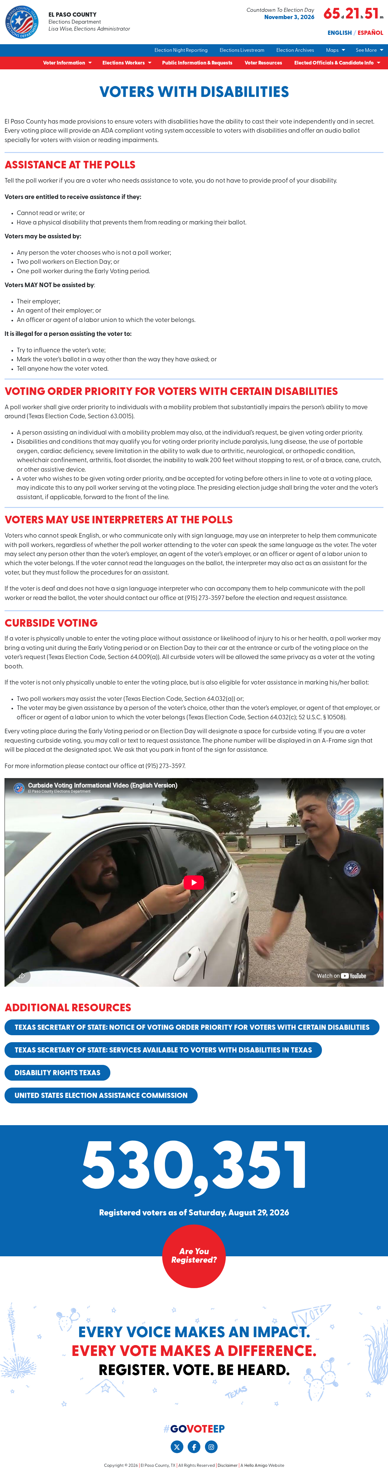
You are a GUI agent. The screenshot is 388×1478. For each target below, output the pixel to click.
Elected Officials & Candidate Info (334, 63)
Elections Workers (123, 63)
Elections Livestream (242, 50)
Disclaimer (228, 1465)
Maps (332, 50)
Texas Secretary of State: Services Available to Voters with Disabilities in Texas (163, 1050)
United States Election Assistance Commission (101, 1096)
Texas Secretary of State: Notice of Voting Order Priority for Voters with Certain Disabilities (192, 1028)
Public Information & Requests (197, 63)
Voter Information (64, 63)
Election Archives (295, 50)
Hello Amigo (255, 1465)
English (340, 33)
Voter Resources (263, 63)
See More (366, 50)
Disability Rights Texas (57, 1073)
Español (370, 33)
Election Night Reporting (181, 50)
